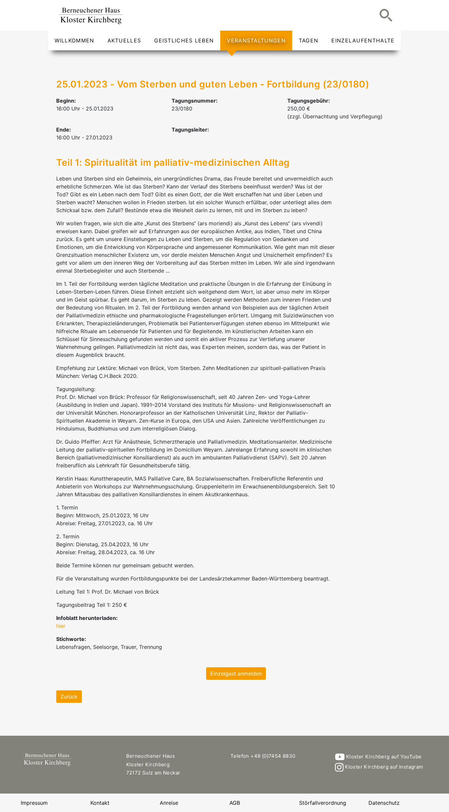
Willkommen (74, 40)
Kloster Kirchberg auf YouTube (382, 756)
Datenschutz (384, 803)
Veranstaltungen (256, 40)
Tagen (309, 40)
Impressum (34, 803)
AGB (234, 803)
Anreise (169, 803)
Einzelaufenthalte (362, 40)
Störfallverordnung (322, 803)
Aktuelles (124, 40)
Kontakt (99, 803)
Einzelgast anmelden (236, 673)
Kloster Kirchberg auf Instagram (383, 767)
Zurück (69, 696)
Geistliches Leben (184, 40)
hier (60, 626)
